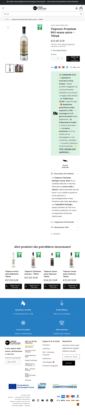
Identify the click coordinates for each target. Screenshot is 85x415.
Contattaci (46, 348)
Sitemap (28, 380)
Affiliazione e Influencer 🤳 (30, 364)
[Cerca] (81, 14)
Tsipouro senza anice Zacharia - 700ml (70, 274)
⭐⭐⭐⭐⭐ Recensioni (29, 346)
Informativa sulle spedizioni (21, 403)
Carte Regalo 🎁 (48, 362)
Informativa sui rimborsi (22, 397)
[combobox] (42, 14)
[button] (3, 8)
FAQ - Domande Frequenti (48, 353)
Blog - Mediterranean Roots (30, 375)
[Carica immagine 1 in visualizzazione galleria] (10, 68)
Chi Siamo (46, 345)
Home (7, 19)
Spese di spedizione (68, 44)
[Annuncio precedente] (4, 2)
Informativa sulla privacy (22, 399)
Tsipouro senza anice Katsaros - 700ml (51, 274)
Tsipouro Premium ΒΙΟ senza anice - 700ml (27, 19)
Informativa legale (17, 405)
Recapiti (27, 405)
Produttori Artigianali (50, 366)
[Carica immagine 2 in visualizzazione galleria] (19, 68)
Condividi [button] (56, 234)
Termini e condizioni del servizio (20, 401)
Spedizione (46, 358)
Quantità (53, 54)
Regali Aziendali (31, 360)
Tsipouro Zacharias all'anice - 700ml (32, 272)
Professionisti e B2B (30, 356)
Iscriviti (69, 363)
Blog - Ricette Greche (30, 369)
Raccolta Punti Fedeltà (30, 351)
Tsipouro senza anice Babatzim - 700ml (12, 274)
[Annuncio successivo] (81, 2)
